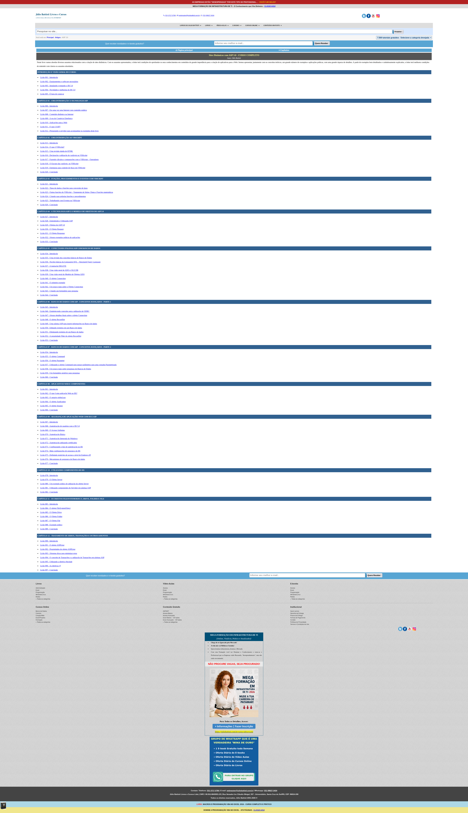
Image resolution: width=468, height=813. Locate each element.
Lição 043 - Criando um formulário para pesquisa (59, 291)
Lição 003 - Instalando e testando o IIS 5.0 (56, 86)
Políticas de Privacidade (298, 622)
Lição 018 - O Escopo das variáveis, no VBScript (59, 164)
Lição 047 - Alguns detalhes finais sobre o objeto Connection (63, 315)
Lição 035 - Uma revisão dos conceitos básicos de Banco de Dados (66, 258)
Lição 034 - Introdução (49, 254)
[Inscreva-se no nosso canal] (373, 17)
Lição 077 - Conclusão (49, 463)
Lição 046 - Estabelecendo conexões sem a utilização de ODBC (64, 311)
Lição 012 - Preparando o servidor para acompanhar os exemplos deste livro (69, 131)
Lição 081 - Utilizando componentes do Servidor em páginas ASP (65, 488)
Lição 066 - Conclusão (49, 410)
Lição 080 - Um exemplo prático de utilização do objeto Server (64, 484)
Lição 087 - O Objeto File (50, 521)
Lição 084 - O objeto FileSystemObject (55, 508)
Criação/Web (40, 615)
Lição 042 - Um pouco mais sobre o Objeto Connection (61, 287)
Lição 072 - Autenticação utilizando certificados (58, 443)
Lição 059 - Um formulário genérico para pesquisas (60, 373)
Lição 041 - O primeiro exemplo (52, 283)
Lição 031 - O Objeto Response (52, 233)
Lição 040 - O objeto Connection (53, 278)
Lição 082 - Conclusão (49, 492)
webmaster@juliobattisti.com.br (189, 15)
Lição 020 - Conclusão (49, 172)
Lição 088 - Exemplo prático (51, 525)
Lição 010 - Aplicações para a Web (53, 123)
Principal (50, 37)
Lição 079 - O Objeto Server (51, 480)
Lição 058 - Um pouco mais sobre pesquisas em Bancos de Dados (65, 369)
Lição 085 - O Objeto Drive (51, 512)
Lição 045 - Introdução (49, 307)
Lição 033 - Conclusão (49, 242)
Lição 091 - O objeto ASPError (52, 545)
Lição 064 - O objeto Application (53, 402)
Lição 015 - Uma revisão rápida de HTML (56, 151)
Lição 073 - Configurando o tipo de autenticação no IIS (61, 447)
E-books (294, 583)
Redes (38, 597)
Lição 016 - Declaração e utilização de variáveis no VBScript (63, 155)
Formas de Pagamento (297, 618)
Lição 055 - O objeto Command (52, 356)
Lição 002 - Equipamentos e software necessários (59, 82)
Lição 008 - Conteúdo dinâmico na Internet (56, 114)
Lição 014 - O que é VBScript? (52, 147)
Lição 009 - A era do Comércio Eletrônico (56, 118)
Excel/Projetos (40, 618)
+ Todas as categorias (43, 599)
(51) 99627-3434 (208, 15)
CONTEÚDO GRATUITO (271, 25)
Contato (293, 620)
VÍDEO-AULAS (221, 25)
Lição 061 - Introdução (49, 389)
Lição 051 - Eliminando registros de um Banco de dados (61, 332)
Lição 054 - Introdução (49, 352)
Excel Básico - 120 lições (171, 618)
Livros (39, 583)
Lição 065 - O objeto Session (51, 406)
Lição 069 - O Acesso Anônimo (52, 430)
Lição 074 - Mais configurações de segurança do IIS (60, 451)
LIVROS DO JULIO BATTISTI (189, 25)
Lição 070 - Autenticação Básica (52, 434)
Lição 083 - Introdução (49, 504)
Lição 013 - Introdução (49, 143)
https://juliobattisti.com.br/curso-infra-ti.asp (234, 732)
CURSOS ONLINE (251, 25)
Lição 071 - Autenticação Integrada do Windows (59, 438)
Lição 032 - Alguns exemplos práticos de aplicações (60, 237)
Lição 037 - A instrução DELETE (53, 266)
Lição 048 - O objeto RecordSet (52, 320)
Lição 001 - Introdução (49, 77)
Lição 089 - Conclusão (49, 529)
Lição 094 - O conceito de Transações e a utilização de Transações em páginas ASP (72, 557)
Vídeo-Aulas (168, 583)
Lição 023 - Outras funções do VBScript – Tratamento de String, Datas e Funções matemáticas (76, 192)
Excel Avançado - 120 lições (172, 620)
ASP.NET (166, 611)
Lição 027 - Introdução (49, 217)
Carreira (38, 613)
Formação (39, 620)
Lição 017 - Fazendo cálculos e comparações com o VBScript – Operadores (69, 159)
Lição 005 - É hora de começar (52, 94)
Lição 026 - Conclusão (49, 205)
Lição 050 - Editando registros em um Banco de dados (61, 328)
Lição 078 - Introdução (49, 475)
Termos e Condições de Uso (299, 624)
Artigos (58, 37)
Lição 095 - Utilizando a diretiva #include (56, 562)
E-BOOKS (236, 25)
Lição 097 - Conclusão (49, 570)
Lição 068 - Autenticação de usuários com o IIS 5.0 (60, 426)
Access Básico (168, 613)
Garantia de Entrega (297, 613)
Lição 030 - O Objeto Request (51, 229)
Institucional (296, 606)
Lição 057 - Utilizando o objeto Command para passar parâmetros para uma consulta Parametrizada (78, 365)
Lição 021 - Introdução (49, 184)
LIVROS (207, 25)
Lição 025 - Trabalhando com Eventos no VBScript (60, 201)
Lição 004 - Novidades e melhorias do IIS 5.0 (57, 90)
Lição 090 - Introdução (49, 541)
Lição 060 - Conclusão (49, 377)
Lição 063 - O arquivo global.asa (53, 397)
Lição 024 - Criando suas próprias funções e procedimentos (63, 196)
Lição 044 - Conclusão (49, 295)
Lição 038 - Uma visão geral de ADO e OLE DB (59, 270)
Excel (37, 590)
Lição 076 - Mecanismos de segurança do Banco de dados (62, 459)
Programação (40, 592)
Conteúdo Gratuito (171, 606)
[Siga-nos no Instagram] (378, 17)
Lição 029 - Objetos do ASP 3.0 (52, 225)
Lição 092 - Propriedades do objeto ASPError (57, 549)
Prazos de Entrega (296, 615)
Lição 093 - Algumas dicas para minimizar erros (58, 553)
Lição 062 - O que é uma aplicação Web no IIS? (58, 393)
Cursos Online (42, 606)
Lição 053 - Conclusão (49, 340)
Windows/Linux (41, 594)
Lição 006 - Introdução (49, 106)
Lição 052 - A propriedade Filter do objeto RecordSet (60, 336)
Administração (40, 588)
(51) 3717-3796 (170, 15)
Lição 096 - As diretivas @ (50, 566)
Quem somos (294, 611)
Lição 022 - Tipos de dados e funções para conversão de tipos (64, 188)
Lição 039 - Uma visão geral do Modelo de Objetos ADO (62, 274)
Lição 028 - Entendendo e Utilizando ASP (56, 221)
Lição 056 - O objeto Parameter (52, 361)
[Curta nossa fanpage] (368, 17)
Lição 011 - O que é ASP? (50, 127)
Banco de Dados (41, 611)
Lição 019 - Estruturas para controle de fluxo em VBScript (62, 168)
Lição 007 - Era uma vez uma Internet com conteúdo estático (63, 110)
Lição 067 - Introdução (49, 422)
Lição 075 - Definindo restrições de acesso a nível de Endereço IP (65, 455)
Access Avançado (169, 615)
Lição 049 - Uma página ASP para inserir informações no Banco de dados (68, 324)
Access (165, 588)
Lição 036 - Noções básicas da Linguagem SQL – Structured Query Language (70, 262)
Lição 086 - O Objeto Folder (51, 516)
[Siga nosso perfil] (364, 17)
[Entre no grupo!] (234, 761)
